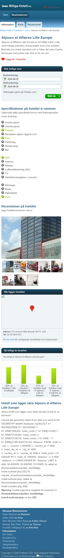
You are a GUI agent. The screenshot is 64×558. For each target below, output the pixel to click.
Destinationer (19, 14)
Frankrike (18, 30)
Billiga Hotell (6, 30)
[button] (32, 308)
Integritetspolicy (10, 544)
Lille (27, 30)
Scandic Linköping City (14, 527)
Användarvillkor (10, 547)
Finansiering (9, 541)
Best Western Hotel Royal (15, 521)
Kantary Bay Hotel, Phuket (16, 524)
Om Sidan (7, 534)
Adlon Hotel (8, 517)
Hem (5, 14)
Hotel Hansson (10, 514)
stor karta (10, 340)
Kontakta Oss (9, 538)
